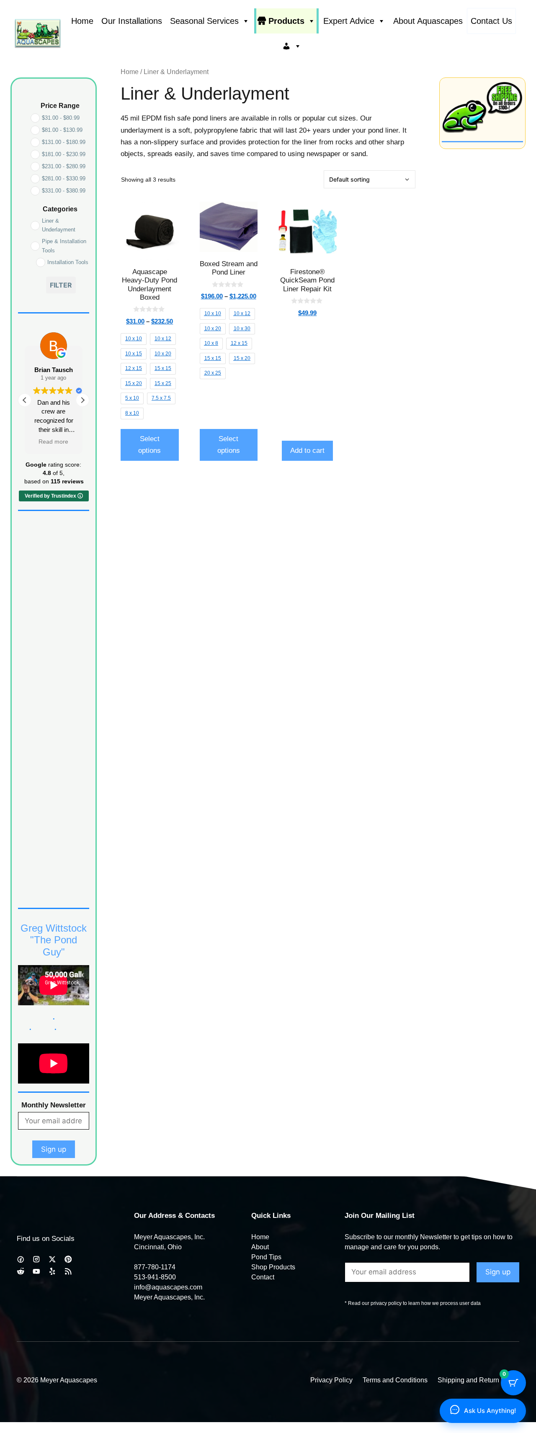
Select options (149, 445)
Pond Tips (266, 1257)
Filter (61, 285)
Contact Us (491, 21)
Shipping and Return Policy (478, 1380)
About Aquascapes (428, 21)
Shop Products (273, 1267)
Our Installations (131, 21)
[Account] (292, 46)
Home (82, 21)
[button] (82, 400)
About (260, 1247)
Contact (262, 1277)
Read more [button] (54, 442)
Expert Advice (348, 21)
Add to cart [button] (307, 451)
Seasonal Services (204, 21)
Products (286, 21)
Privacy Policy (331, 1380)
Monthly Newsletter (53, 1105)
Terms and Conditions (395, 1380)
